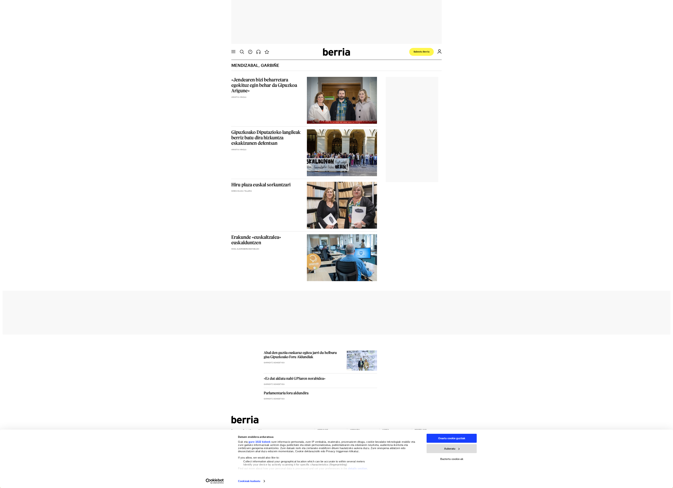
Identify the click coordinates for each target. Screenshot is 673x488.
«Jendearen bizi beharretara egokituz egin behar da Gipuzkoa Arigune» (264, 85)
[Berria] (245, 422)
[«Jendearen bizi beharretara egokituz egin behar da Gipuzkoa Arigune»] (342, 100)
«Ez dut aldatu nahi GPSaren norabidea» (295, 378)
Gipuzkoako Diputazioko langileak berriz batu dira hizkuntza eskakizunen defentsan (266, 137)
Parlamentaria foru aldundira (286, 393)
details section (357, 468)
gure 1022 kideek (259, 441)
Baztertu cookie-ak (451, 458)
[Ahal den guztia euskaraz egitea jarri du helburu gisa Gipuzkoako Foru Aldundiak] (362, 360)
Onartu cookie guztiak (451, 438)
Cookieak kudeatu (249, 481)
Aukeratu (449, 448)
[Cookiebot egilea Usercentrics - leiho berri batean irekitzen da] (214, 481)
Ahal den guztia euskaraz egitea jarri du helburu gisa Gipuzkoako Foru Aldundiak (300, 354)
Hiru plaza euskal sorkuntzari (261, 184)
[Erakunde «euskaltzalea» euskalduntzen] (342, 257)
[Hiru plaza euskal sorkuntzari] (342, 205)
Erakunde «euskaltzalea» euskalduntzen (256, 239)
